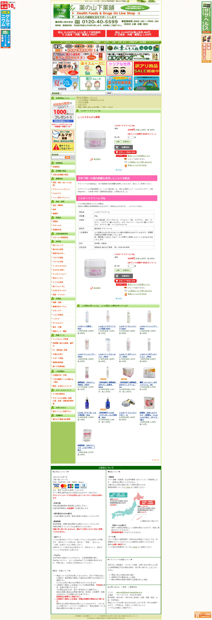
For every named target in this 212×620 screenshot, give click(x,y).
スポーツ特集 (58, 358)
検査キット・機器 (59, 331)
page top (156, 459)
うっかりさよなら (59, 266)
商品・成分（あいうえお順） (62, 183)
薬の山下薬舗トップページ (87, 98)
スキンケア (57, 311)
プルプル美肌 (58, 258)
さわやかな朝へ (59, 270)
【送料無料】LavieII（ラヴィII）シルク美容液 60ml (107, 415)
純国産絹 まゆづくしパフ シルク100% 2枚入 (86, 447)
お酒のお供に (58, 354)
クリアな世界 (58, 282)
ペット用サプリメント (61, 198)
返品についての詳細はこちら (139, 156)
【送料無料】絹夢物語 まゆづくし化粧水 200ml (107, 384)
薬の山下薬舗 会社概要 (61, 419)
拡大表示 (97, 159)
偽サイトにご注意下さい (62, 411)
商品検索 (55, 93)
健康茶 (55, 213)
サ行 (104, 107)
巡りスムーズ (58, 245)
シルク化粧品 (58, 315)
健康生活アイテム (59, 306)
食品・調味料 (58, 205)
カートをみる (65, 42)
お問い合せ (122, 42)
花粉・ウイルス (59, 295)
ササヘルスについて (63, 390)
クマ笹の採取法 (59, 394)
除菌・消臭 (57, 302)
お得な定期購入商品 (60, 175)
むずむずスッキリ (59, 290)
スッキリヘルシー (59, 274)
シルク (110, 107)
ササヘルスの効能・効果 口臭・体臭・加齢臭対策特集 (63, 401)
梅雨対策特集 (58, 362)
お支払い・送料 (110, 42)
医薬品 (55, 221)
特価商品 (56, 167)
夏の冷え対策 (58, 249)
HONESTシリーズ (97, 100)
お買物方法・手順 (59, 375)
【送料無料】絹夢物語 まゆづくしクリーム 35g (128, 384)
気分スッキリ (58, 278)
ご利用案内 (96, 42)
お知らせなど (61, 407)
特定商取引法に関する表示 (109, 616)
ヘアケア (56, 319)
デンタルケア (58, 323)
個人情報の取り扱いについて (128, 616)
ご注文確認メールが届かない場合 (63, 380)
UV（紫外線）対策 (60, 350)
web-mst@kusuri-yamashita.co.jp (129, 592)
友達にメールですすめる (137, 165)
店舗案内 (59, 415)
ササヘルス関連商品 (60, 237)
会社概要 (142, 42)
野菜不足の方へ (59, 253)
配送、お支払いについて (62, 386)
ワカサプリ (57, 193)
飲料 (54, 209)
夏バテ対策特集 (59, 366)
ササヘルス (57, 225)
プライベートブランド (61, 189)
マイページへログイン (81, 42)
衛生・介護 (57, 327)
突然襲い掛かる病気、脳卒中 (63, 344)
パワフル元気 (58, 262)
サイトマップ (153, 42)
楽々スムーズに (59, 286)
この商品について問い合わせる (140, 162)
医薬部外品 (57, 230)
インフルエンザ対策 (60, 339)
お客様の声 (133, 42)
